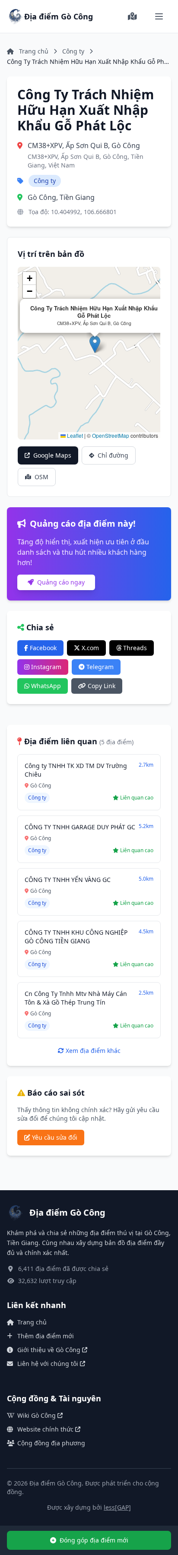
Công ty (73, 51)
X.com (89, 648)
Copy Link (100, 686)
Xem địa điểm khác (92, 1050)
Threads (134, 648)
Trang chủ (32, 1322)
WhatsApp (45, 686)
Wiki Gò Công (36, 1415)
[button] (94, 344)
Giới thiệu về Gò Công (48, 1350)
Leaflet (74, 435)
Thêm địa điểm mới (45, 1336)
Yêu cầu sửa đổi (53, 1137)
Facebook (42, 648)
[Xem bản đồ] (132, 16)
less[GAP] (117, 1507)
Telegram (99, 667)
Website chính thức (45, 1429)
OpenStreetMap (110, 435)
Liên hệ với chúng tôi (47, 1363)
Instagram (45, 667)
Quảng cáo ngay (60, 582)
